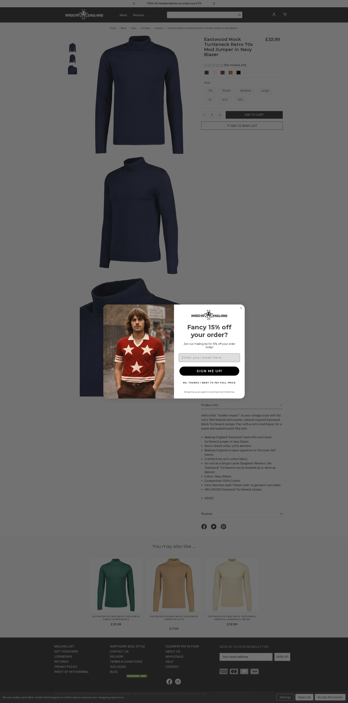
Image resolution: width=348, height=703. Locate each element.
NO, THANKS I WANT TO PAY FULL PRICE (209, 383)
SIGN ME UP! (209, 371)
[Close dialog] (241, 308)
